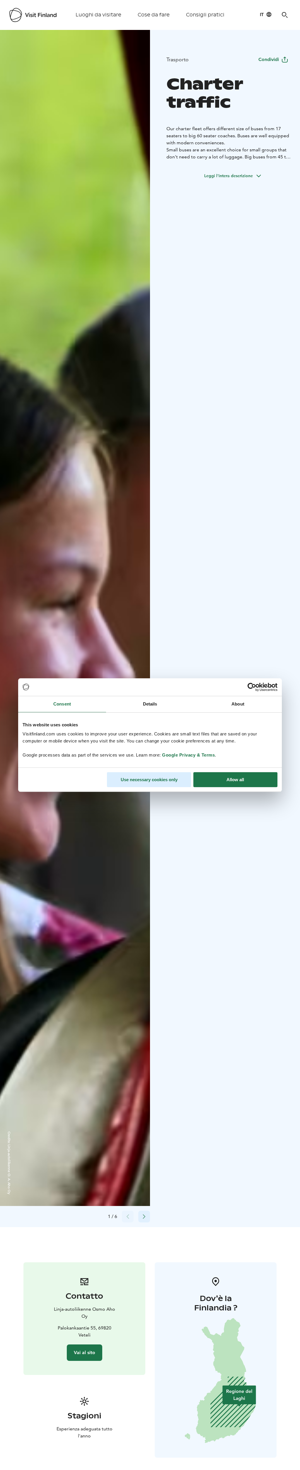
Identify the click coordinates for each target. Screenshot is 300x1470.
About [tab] (237, 703)
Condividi (268, 59)
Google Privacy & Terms (188, 754)
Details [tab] (150, 703)
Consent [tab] (62, 703)
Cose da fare (154, 15)
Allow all (235, 779)
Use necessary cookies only (149, 779)
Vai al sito (84, 1352)
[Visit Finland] (33, 15)
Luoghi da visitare (98, 15)
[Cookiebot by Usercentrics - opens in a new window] (251, 687)
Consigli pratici (205, 15)
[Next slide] (144, 1216)
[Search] (285, 15)
